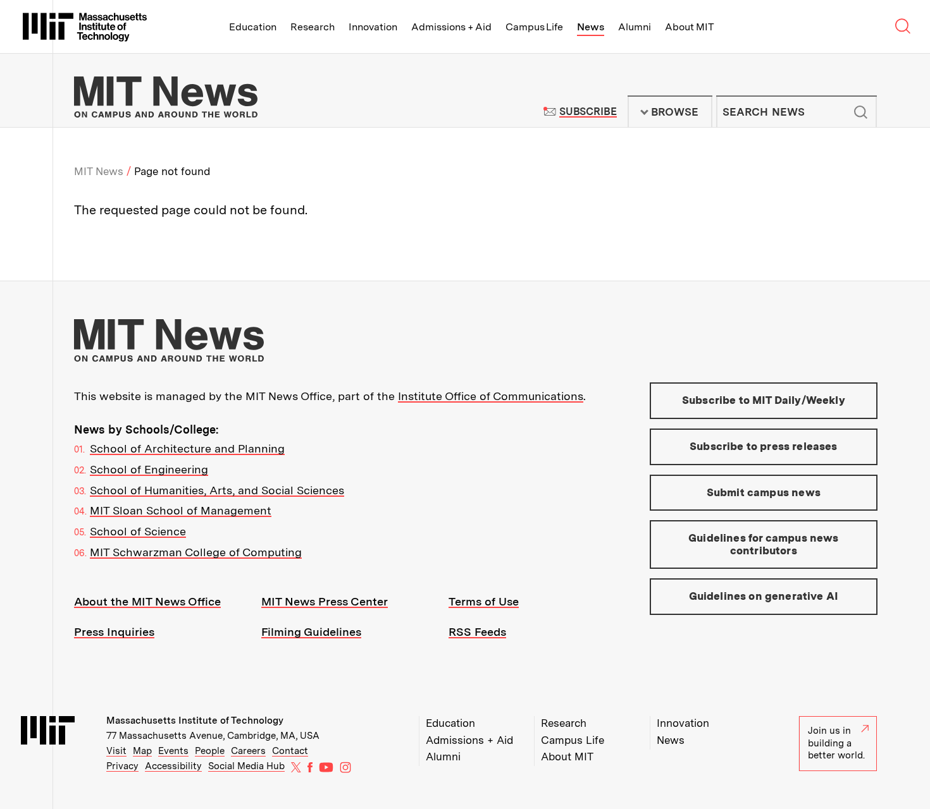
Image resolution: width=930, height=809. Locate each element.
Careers (248, 751)
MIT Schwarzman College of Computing (196, 552)
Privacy (122, 766)
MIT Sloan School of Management (180, 510)
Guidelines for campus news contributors (763, 544)
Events (173, 751)
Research (312, 27)
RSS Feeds (477, 631)
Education (252, 27)
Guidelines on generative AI (764, 596)
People (210, 751)
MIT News (98, 171)
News (590, 27)
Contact (290, 751)
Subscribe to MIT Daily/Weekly (763, 400)
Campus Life (534, 27)
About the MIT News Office (147, 601)
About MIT (689, 27)
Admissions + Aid (451, 27)
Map (142, 751)
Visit (116, 751)
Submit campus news (764, 492)
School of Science (138, 531)
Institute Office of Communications (490, 396)
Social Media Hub (246, 766)
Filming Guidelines (311, 631)
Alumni (634, 27)
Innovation (373, 27)
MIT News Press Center (324, 601)
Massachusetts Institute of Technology (194, 720)
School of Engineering (149, 469)
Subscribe (588, 112)
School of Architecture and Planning (187, 448)
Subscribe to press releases (764, 446)
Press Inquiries (114, 631)
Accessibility (173, 766)
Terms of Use (484, 601)
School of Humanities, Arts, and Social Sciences (217, 490)
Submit (860, 112)
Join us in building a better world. (836, 743)
